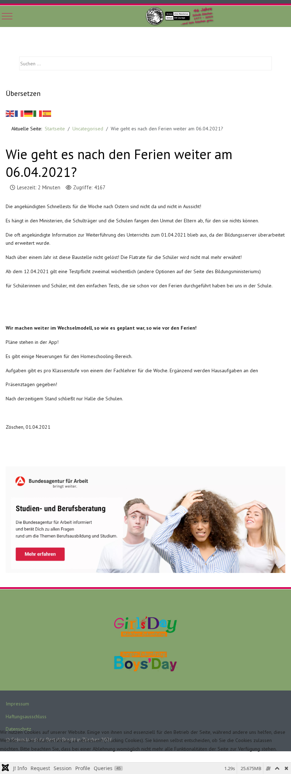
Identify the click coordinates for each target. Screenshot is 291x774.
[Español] (47, 113)
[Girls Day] (145, 626)
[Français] (19, 113)
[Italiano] (38, 113)
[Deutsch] (28, 113)
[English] (10, 113)
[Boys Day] (145, 661)
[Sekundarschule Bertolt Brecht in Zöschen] (182, 16)
